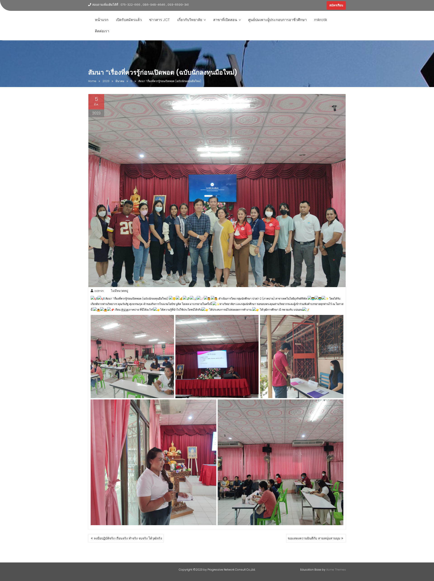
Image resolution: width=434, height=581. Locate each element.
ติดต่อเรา (102, 31)
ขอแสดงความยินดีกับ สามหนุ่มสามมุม (314, 538)
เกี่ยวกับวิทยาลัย (189, 19)
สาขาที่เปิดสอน (225, 19)
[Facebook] (305, 5)
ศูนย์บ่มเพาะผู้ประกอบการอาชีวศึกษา (277, 19)
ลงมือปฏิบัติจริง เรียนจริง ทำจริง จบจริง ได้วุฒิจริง (128, 538)
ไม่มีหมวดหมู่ (119, 291)
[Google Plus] (322, 5)
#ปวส (124, 310)
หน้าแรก (101, 19)
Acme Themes (336, 570)
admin (99, 291)
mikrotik (320, 19)
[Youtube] (314, 5)
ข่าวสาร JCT (159, 19)
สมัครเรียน (336, 5)
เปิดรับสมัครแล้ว (129, 19)
